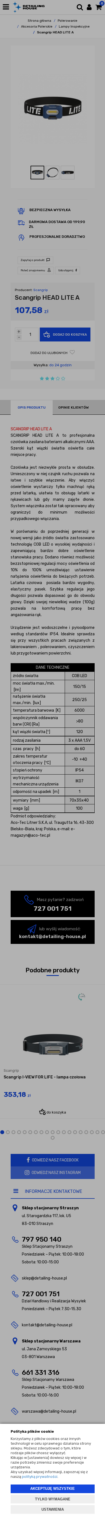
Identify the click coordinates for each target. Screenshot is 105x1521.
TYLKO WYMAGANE (52, 1499)
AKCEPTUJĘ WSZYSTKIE (52, 1488)
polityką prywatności (39, 1476)
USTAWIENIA (52, 1509)
